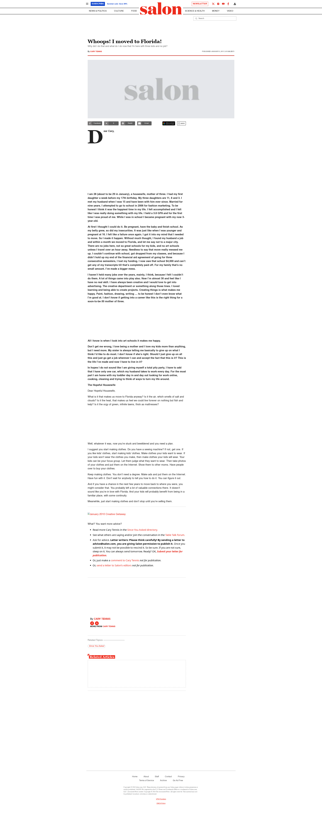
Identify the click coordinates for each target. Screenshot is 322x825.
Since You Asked (96, 646)
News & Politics (98, 11)
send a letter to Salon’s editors (114, 565)
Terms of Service (146, 781)
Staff (157, 777)
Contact (168, 777)
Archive (163, 781)
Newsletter (200, 4)
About (146, 777)
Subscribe (98, 4)
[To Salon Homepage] (161, 8)
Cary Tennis (96, 51)
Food (134, 11)
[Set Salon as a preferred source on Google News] (168, 123)
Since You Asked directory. (142, 529)
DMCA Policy (161, 803)
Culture (119, 11)
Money (215, 11)
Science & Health (195, 11)
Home (134, 777)
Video (230, 11)
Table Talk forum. (175, 535)
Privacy (181, 777)
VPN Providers (161, 799)
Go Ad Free (178, 781)
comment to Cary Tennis (125, 560)
